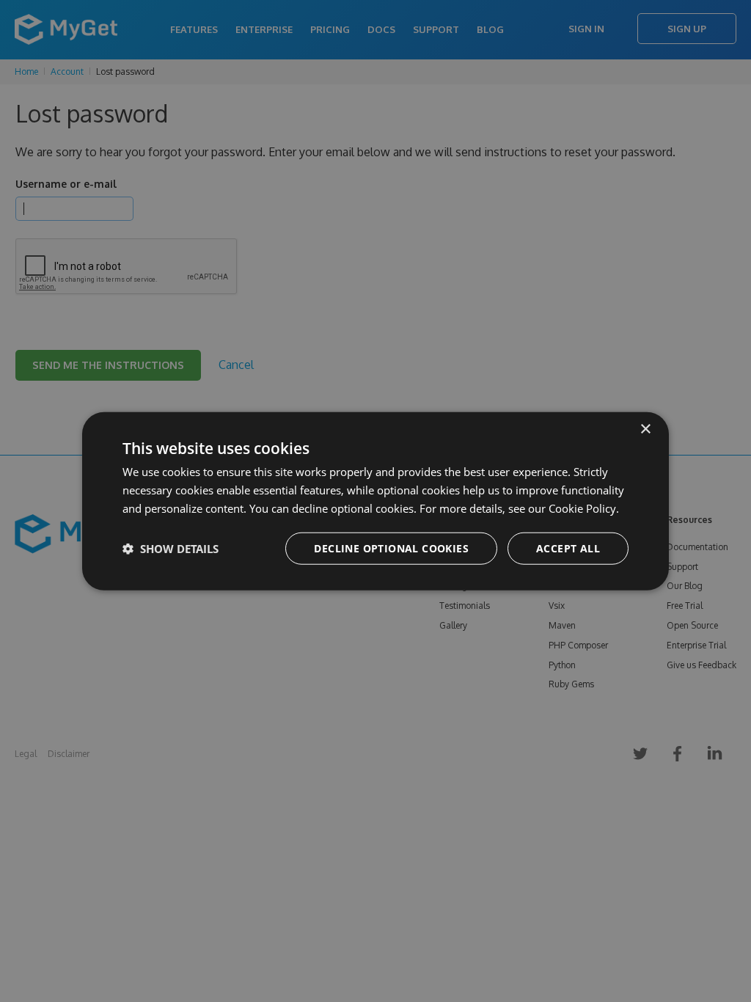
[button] (170, 548)
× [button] (645, 429)
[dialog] (375, 501)
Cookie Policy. (584, 508)
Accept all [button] (568, 548)
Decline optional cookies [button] (391, 548)
